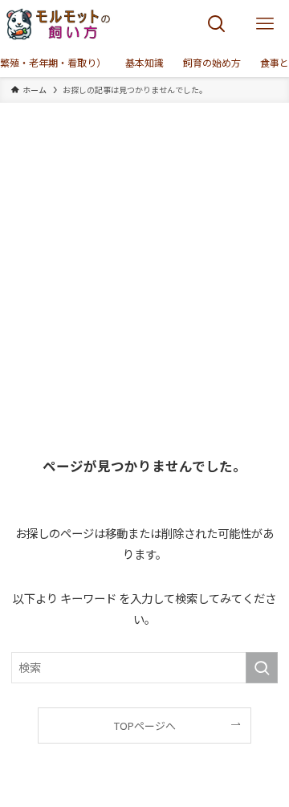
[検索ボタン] (217, 24)
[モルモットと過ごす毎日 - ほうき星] (59, 24)
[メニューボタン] (265, 24)
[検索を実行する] (262, 667)
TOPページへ (145, 725)
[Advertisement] (144, 255)
